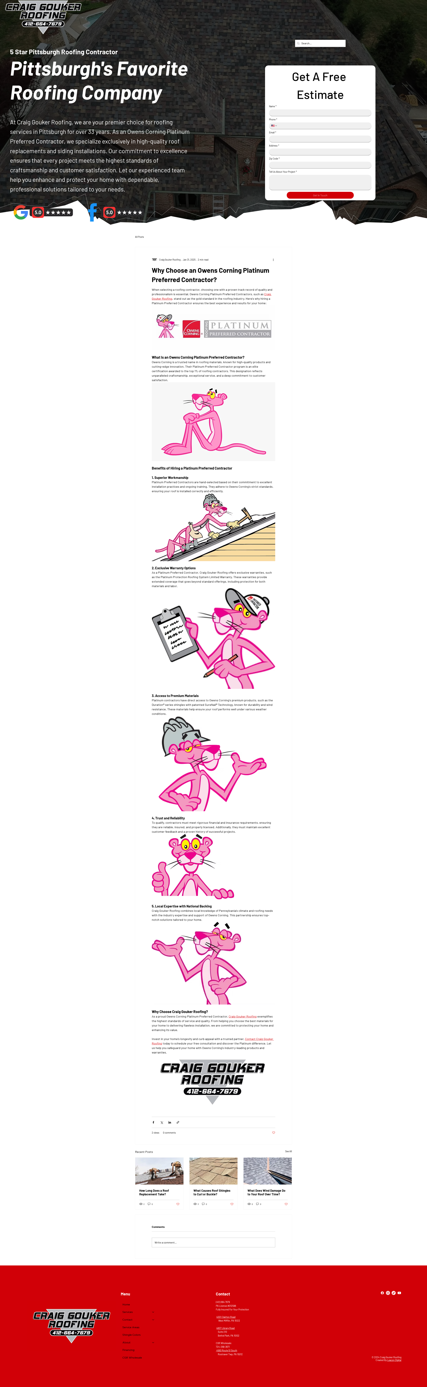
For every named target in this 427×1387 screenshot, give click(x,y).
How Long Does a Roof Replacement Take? (154, 1192)
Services (127, 1312)
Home (126, 1304)
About (126, 1342)
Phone (273, 119)
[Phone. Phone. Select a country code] (274, 125)
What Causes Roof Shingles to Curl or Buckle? (211, 1192)
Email (272, 132)
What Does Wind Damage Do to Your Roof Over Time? (266, 1192)
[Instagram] (388, 1293)
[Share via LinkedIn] (169, 1122)
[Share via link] (177, 1122)
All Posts (139, 236)
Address (274, 145)
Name (273, 106)
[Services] (153, 1312)
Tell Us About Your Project (283, 171)
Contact (127, 1319)
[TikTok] (394, 1293)
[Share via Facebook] (153, 1122)
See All (288, 1151)
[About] (153, 1342)
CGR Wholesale (132, 1357)
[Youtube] (399, 1293)
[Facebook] (382, 1293)
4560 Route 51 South (226, 1350)
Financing (128, 1350)
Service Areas (130, 1327)
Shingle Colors (131, 1334)
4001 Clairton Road (226, 1317)
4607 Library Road (225, 1328)
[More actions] (273, 260)
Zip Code (274, 158)
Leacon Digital (394, 1360)
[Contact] (153, 1320)
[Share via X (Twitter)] (161, 1122)
